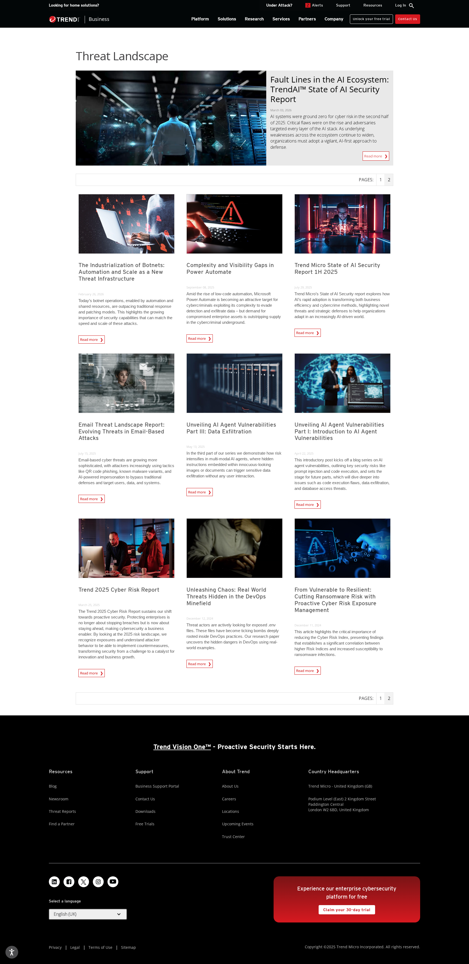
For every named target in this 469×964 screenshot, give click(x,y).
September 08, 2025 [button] (200, 287)
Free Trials (144, 823)
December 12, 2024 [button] (199, 618)
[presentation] (126, 224)
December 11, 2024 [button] (307, 625)
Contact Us (407, 19)
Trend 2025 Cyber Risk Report (118, 589)
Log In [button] (400, 5)
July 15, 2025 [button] (87, 453)
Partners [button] (307, 18)
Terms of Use (100, 947)
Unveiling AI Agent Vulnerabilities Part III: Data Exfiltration (231, 428)
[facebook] (69, 881)
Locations (230, 811)
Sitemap (128, 947)
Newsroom (58, 798)
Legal (75, 947)
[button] (88, 914)
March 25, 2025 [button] (89, 605)
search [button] (411, 5)
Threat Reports (62, 811)
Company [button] (334, 18)
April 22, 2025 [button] (303, 453)
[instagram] (98, 881)
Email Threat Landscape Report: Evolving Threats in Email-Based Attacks (121, 431)
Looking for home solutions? (74, 5)
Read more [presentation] (89, 338)
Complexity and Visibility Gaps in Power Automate (230, 268)
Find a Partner (62, 823)
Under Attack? (279, 5)
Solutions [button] (227, 18)
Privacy (55, 947)
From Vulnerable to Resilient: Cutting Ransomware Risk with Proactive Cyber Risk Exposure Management (335, 599)
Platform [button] (200, 18)
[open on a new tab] (83, 881)
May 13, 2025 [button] (195, 447)
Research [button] (254, 18)
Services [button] (281, 18)
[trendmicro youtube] (112, 881)
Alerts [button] (315, 5)
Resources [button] (372, 5)
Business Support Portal (157, 786)
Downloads (145, 811)
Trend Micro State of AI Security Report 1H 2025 (337, 268)
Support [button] (343, 5)
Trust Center (233, 836)
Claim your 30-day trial (344, 908)
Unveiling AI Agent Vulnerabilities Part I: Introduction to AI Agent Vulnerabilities (339, 431)
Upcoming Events (237, 823)
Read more (374, 154)
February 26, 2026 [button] (91, 294)
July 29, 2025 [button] (303, 287)
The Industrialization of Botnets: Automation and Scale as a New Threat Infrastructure (121, 272)
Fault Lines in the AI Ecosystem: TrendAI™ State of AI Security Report (329, 89)
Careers (229, 798)
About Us (230, 786)
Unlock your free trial (370, 17)
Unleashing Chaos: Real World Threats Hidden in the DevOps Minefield (226, 596)
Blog (53, 786)
